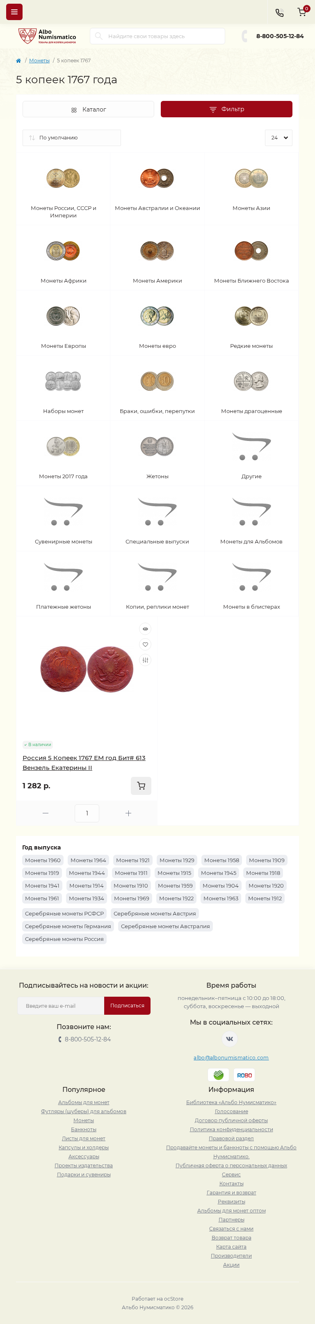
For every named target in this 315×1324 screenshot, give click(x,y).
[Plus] (128, 813)
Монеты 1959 (175, 885)
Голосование (231, 1111)
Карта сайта (231, 1247)
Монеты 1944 (87, 873)
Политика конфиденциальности (231, 1129)
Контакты (231, 1183)
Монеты (39, 60)
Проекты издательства (84, 1165)
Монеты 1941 (42, 885)
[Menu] (14, 12)
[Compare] (145, 660)
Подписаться (127, 1005)
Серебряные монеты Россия (64, 939)
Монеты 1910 (131, 885)
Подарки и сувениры (84, 1174)
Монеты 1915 (174, 873)
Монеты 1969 (131, 898)
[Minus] (45, 813)
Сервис (231, 1174)
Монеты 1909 (267, 860)
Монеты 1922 (176, 898)
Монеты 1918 (263, 873)
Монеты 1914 (86, 885)
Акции (231, 1265)
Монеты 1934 (86, 898)
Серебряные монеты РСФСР (64, 913)
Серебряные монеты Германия (68, 926)
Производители (231, 1256)
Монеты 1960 (43, 860)
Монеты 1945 (218, 873)
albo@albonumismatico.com (231, 1058)
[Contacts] (279, 12)
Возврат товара (231, 1238)
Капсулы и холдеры (84, 1147)
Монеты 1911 (131, 873)
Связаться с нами (231, 1229)
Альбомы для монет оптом (231, 1211)
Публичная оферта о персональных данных (231, 1165)
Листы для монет (83, 1138)
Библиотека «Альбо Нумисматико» (231, 1102)
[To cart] (141, 786)
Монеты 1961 (42, 898)
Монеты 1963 (220, 898)
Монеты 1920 (266, 885)
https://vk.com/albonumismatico (229, 1039)
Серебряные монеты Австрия (155, 913)
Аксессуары (83, 1156)
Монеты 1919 (42, 873)
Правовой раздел (231, 1138)
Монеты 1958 (221, 860)
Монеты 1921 (133, 860)
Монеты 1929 (177, 860)
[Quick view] (145, 629)
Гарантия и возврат (231, 1192)
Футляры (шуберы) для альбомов (83, 1111)
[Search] (99, 36)
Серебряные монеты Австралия (165, 926)
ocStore (173, 1299)
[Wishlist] (145, 644)
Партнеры (231, 1220)
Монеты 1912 (265, 898)
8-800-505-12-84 (280, 36)
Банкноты (83, 1129)
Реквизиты (231, 1201)
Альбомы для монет (84, 1102)
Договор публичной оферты (231, 1120)
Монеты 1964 (88, 860)
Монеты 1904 (221, 885)
